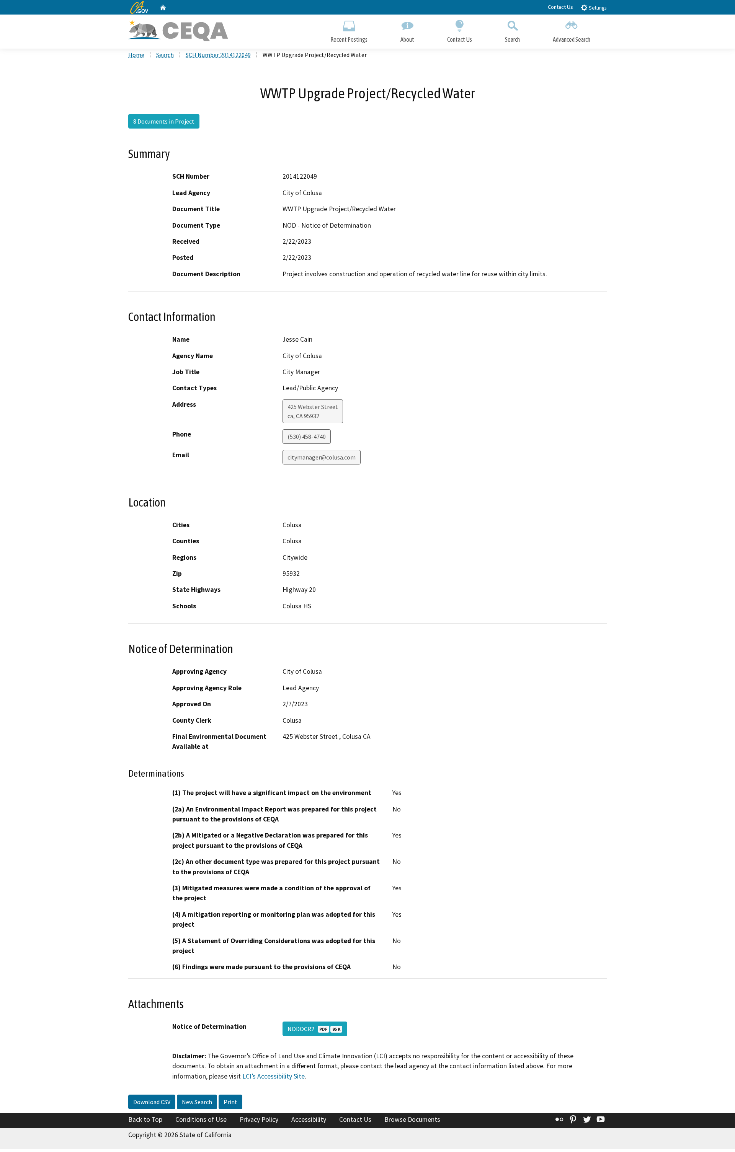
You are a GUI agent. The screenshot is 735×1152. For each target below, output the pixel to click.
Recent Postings (349, 39)
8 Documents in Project (163, 121)
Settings (597, 8)
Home (136, 55)
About (407, 39)
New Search (197, 1102)
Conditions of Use (201, 1119)
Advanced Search (571, 39)
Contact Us (560, 6)
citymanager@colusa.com (321, 457)
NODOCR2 (313, 1029)
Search (512, 39)
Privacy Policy (259, 1119)
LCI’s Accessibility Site (273, 1076)
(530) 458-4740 (306, 436)
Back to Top (145, 1119)
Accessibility (308, 1119)
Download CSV (151, 1102)
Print (230, 1102)
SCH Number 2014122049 (218, 55)
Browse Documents (412, 1119)
